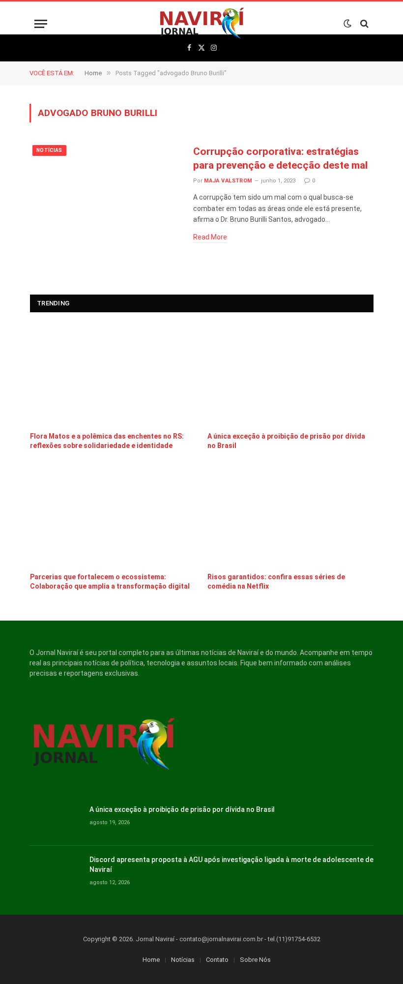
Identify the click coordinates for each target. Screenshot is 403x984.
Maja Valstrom (228, 181)
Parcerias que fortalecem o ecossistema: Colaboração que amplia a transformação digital (110, 581)
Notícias (49, 150)
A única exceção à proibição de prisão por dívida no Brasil (286, 440)
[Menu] (40, 24)
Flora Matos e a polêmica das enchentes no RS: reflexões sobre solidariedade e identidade (107, 440)
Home (151, 959)
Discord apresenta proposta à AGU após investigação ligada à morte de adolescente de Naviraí (231, 864)
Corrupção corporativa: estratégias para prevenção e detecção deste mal (280, 159)
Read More (210, 237)
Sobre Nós (255, 959)
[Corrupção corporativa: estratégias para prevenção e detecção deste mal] (105, 190)
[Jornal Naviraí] (202, 23)
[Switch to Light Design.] (347, 23)
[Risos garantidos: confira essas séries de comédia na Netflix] (290, 515)
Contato (217, 959)
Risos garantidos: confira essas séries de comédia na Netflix (276, 581)
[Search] (363, 24)
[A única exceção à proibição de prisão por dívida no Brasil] (290, 374)
